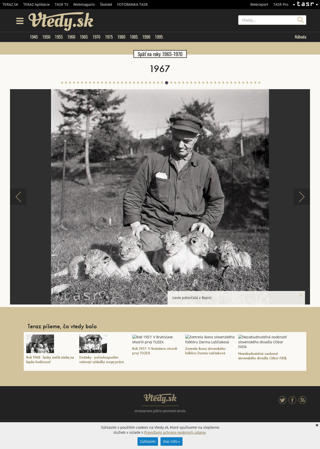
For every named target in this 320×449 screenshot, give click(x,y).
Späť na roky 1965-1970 (160, 54)
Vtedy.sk (160, 398)
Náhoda (300, 37)
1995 (159, 37)
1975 (109, 37)
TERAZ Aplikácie (36, 4)
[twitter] (282, 402)
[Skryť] (301, 295)
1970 (96, 37)
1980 (121, 37)
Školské (106, 4)
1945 (34, 37)
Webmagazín (84, 4)
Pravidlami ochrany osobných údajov (175, 432)
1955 (59, 37)
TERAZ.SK (10, 4)
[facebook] (292, 402)
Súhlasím (148, 441)
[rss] (302, 402)
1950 (46, 37)
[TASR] (305, 4)
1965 (84, 37)
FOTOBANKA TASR (132, 4)
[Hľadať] (300, 20)
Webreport (259, 4)
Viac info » (171, 441)
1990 (146, 37)
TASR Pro (280, 4)
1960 (71, 37)
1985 (134, 37)
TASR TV (61, 4)
